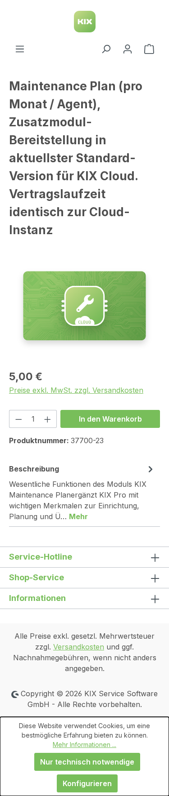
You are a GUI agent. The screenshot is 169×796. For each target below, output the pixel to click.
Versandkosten (78, 646)
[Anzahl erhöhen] (47, 419)
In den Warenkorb (110, 418)
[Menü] (20, 49)
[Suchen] (106, 49)
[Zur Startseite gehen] (84, 21)
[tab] (82, 492)
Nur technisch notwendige (87, 761)
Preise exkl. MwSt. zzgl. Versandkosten (76, 390)
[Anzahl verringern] (18, 419)
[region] (84, 311)
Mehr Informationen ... (84, 744)
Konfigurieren (87, 783)
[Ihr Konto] (127, 49)
